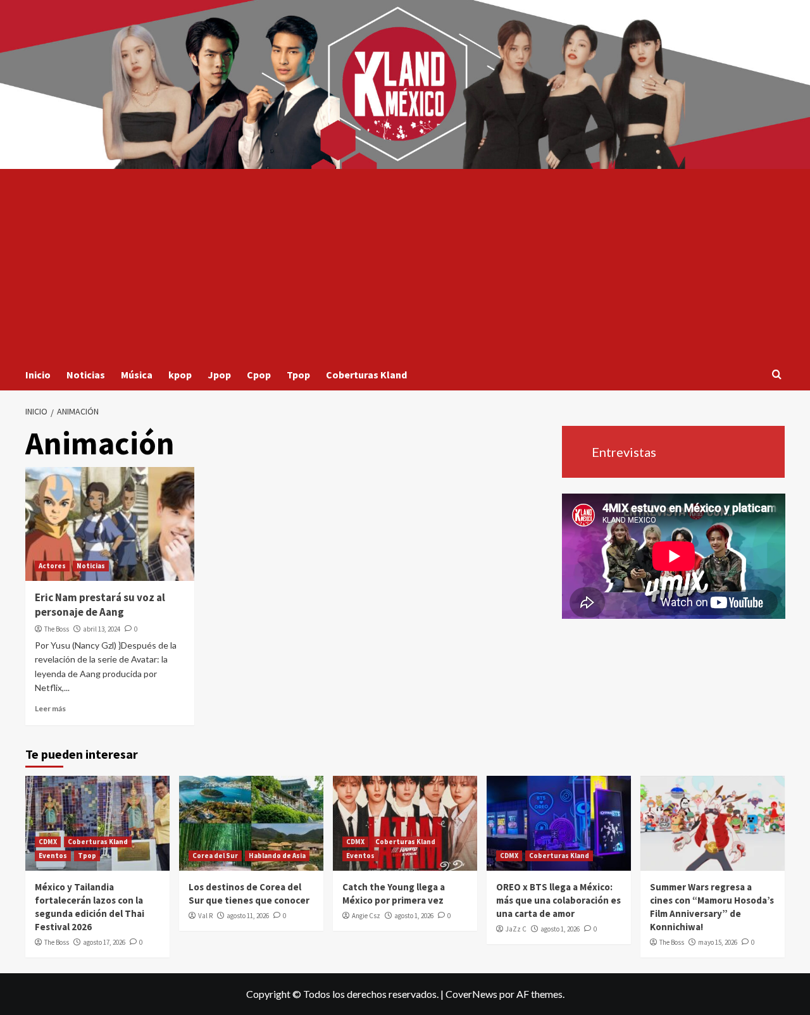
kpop (180, 374)
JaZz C (516, 929)
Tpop (298, 374)
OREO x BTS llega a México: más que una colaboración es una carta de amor (558, 900)
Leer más (50, 708)
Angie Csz (366, 915)
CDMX (48, 841)
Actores (52, 565)
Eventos (53, 855)
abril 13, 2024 (101, 629)
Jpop (219, 374)
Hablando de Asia (277, 855)
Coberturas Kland (366, 374)
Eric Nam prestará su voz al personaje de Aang (100, 605)
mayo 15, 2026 (717, 942)
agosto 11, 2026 (248, 915)
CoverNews (471, 994)
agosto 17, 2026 (104, 942)
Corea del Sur (215, 855)
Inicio (38, 374)
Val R (205, 915)
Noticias (85, 374)
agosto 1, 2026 (413, 915)
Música (137, 374)
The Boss (56, 629)
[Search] (777, 375)
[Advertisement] (405, 263)
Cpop (259, 374)
